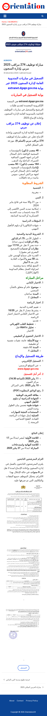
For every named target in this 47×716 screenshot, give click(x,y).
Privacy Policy (32, 701)
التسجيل (23, 668)
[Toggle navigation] (5, 16)
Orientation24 (30, 712)
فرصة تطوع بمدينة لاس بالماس (18, 680)
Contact (20, 701)
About (11, 701)
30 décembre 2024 (11, 73)
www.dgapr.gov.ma (28, 368)
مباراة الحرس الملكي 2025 (30, 687)
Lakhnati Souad (25, 73)
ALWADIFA (8, 60)
